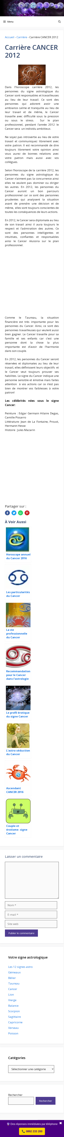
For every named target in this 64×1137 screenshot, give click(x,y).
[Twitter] (13, 512)
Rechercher (15, 1095)
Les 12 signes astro (20, 967)
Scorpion (14, 1011)
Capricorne (15, 1022)
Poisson (13, 1033)
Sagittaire (14, 1017)
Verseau (13, 1028)
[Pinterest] (27, 512)
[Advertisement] (32, 283)
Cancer (12, 989)
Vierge (12, 1000)
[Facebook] (7, 512)
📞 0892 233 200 (32, 1131)
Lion (11, 994)
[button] (59, 21)
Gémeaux (14, 972)
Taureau (14, 983)
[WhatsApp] (20, 512)
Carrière (22, 37)
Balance (13, 1005)
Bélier (12, 978)
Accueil (9, 37)
